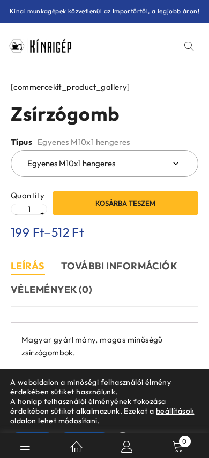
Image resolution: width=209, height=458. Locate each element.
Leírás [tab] (28, 266)
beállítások (175, 411)
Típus (21, 142)
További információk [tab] (119, 266)
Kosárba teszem (125, 203)
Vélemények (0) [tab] (51, 289)
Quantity (27, 195)
